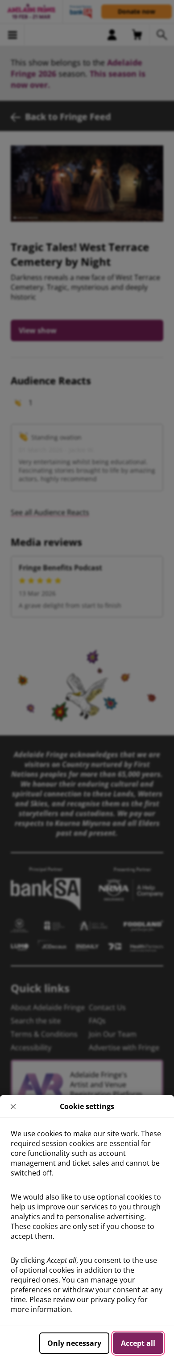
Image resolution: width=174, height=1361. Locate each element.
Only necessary (74, 1343)
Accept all (138, 1343)
